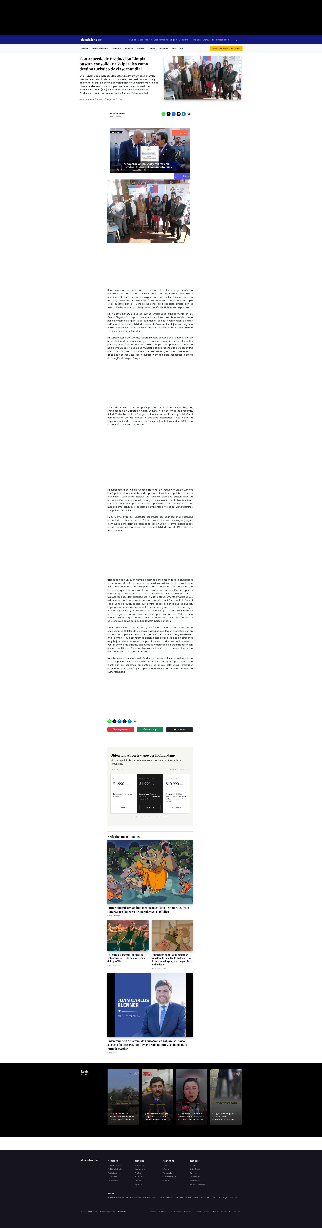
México (148, 39)
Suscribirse (150, 808)
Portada (193, 1165)
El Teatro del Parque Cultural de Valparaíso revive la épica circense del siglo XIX (126, 958)
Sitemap (215, 1212)
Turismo (100, 99)
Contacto (112, 1177)
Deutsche (183, 39)
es (235, 1212)
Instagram (140, 1169)
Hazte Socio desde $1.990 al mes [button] (226, 48)
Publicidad (112, 1173)
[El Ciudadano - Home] (91, 40)
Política (85, 48)
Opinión (197, 39)
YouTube (180, 729)
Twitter (138, 1173)
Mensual (173, 769)
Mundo (132, 39)
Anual (184, 769)
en (239, 1212)
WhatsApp (151, 729)
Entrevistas (208, 39)
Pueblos (129, 48)
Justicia (140, 48)
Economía (116, 48)
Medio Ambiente (100, 48)
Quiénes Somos (115, 1165)
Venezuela (167, 1173)
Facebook (139, 1165)
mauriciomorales (117, 113)
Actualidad (195, 1169)
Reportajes (195, 1180)
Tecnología (222, 1197)
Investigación (222, 39)
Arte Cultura (177, 48)
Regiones (111, 99)
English (173, 39)
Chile (140, 39)
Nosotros (153, 1212)
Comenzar (124, 808)
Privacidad (113, 1180)
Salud (162, 1197)
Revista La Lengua (198, 1184)
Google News (121, 729)
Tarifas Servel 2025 (202, 1212)
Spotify (138, 1184)
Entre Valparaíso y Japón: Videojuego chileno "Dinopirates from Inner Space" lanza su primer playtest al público (148, 909)
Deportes (233, 1197)
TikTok (138, 1180)
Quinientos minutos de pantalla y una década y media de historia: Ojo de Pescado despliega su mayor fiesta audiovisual (172, 959)
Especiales (178, 1197)
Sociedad (163, 48)
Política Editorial (115, 1169)
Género (151, 48)
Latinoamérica (161, 39)
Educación (199, 1197)
